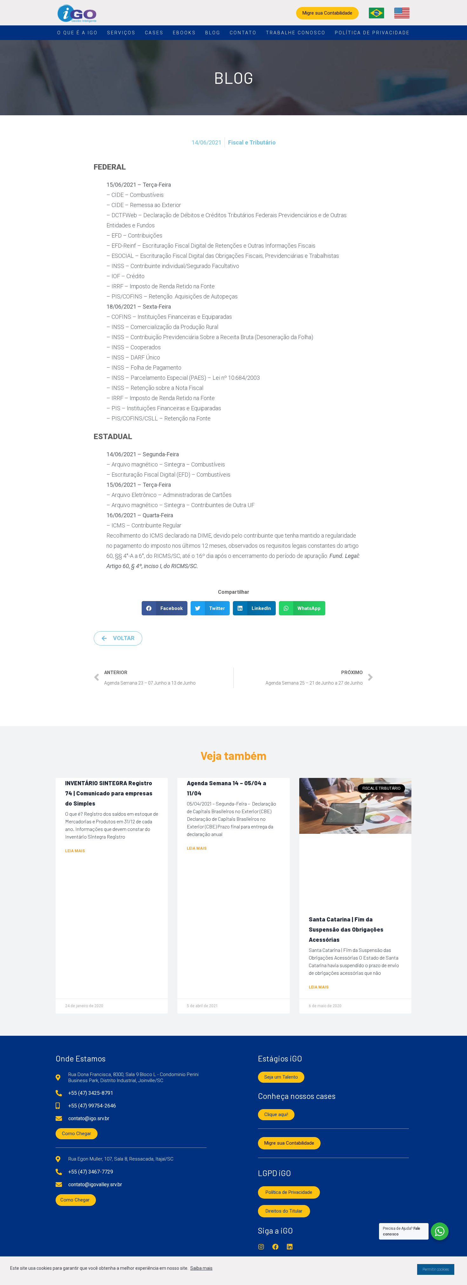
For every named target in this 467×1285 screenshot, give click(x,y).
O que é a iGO (77, 32)
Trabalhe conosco (296, 32)
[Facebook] (275, 1247)
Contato (243, 32)
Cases (154, 32)
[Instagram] (261, 1247)
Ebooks (184, 32)
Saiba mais (201, 1268)
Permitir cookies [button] (436, 1269)
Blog (212, 32)
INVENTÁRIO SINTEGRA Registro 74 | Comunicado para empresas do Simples (108, 793)
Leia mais (75, 851)
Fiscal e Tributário (252, 142)
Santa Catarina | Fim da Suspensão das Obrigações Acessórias (346, 929)
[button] (164, 608)
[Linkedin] (290, 1247)
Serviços (121, 32)
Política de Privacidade (372, 32)
